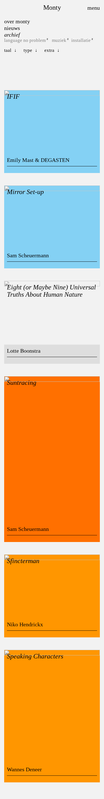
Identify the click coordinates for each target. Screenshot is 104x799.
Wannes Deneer (24, 769)
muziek (59, 40)
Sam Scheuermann (28, 255)
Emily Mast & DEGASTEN (38, 160)
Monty (52, 7)
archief (12, 35)
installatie (81, 40)
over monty (17, 21)
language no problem (25, 40)
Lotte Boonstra (23, 351)
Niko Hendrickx (25, 624)
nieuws (12, 28)
